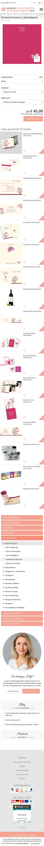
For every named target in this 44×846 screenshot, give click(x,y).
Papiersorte (5, 98)
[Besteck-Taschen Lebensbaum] (11, 409)
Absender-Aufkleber (12, 583)
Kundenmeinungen (22, 770)
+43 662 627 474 (9, 3)
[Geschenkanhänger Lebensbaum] (11, 365)
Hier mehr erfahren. (23, 843)
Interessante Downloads (22, 762)
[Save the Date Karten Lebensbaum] (11, 165)
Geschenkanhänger (12, 595)
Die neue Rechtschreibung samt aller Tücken (21, 724)
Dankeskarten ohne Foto (13, 618)
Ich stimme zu (35, 843)
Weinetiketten (10, 579)
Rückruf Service (13, 691)
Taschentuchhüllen (11, 587)
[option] (22, 44)
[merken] (5, 20)
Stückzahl (5, 88)
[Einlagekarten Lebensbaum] (11, 209)
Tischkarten (9, 575)
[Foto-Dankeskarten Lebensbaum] (11, 387)
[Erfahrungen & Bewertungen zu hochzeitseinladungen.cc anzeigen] (22, 815)
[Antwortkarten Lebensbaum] (11, 187)
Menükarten (8, 527)
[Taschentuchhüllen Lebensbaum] (11, 342)
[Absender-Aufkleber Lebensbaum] (11, 431)
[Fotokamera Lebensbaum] (11, 453)
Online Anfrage (31, 691)
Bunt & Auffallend (12, 555)
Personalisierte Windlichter (15, 607)
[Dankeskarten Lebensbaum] (11, 320)
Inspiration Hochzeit (11, 623)
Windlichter (9, 603)
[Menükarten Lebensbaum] (11, 231)
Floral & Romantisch (13, 551)
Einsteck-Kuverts (11, 543)
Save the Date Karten (11, 522)
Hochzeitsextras (9, 538)
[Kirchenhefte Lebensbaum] (11, 276)
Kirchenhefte (8, 533)
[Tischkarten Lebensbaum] (11, 254)
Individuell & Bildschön (14, 559)
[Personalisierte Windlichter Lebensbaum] (11, 475)
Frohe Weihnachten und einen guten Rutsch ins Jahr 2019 (22, 714)
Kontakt (22, 766)
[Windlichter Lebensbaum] (11, 498)
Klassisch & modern (13, 563)
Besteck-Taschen (11, 591)
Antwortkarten (10, 567)
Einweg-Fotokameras (13, 599)
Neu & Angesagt (12, 547)
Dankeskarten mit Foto (12, 613)
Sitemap (22, 778)
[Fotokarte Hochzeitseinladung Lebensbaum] (11, 143)
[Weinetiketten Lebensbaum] (11, 298)
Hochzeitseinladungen (12, 517)
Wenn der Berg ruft (12, 720)
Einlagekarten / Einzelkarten (15, 571)
